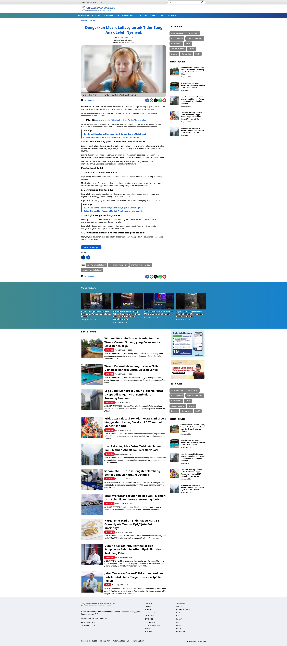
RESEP (147, 628)
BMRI (188, 43)
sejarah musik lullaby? (92, 270)
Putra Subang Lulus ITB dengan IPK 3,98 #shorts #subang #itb (158, 312)
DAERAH (95, 15)
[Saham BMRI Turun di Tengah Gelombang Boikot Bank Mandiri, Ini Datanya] (92, 479)
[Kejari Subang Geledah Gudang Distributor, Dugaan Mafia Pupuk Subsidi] (96, 301)
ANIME (179, 625)
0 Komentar (88, 100)
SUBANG (148, 609)
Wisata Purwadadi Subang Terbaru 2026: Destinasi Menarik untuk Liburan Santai (192, 85)
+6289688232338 (88, 625)
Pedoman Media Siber (122, 641)
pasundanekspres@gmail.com (94, 618)
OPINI (162, 15)
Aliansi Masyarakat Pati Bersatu (184, 33)
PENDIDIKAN (108, 15)
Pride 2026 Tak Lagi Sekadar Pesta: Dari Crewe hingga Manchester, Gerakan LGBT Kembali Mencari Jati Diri (191, 115)
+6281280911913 (88, 622)
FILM (178, 622)
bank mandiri (177, 38)
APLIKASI (179, 606)
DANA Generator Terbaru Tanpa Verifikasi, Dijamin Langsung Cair (113, 208)
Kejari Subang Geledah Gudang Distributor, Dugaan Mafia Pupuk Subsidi (96, 314)
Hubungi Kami (105, 641)
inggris (174, 54)
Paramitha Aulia (127, 37)
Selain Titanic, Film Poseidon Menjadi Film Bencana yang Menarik (113, 211)
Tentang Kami (139, 641)
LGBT (197, 54)
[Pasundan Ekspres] (98, 8)
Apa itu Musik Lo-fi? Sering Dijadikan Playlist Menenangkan (121, 120)
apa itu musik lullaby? (96, 265)
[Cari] (202, 2)
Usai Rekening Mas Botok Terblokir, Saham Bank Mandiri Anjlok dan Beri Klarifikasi (192, 130)
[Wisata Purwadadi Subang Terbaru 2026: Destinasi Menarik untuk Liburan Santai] (174, 86)
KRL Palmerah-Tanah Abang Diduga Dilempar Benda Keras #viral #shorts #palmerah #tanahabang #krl (126, 315)
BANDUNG (149, 619)
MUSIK (93, 20)
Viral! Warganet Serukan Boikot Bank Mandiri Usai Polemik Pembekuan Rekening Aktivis (135, 497)
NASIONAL (109, 402)
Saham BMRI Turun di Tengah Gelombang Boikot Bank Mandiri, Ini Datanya (132, 472)
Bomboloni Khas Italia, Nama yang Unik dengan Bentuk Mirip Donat (115, 134)
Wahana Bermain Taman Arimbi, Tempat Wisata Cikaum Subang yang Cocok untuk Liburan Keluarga (192, 70)
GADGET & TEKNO (183, 609)
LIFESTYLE (109, 350)
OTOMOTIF (172, 15)
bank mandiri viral (194, 38)
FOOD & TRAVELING (124, 15)
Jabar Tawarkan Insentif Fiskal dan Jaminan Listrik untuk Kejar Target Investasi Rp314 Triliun (133, 577)
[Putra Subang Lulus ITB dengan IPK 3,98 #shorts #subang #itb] (159, 301)
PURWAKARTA (150, 613)
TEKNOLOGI (141, 15)
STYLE (152, 15)
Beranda (84, 20)
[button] (96, 15)
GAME (178, 613)
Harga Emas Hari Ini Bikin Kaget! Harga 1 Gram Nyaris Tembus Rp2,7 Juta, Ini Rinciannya (131, 524)
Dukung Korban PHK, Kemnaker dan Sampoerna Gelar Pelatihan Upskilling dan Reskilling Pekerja (132, 549)
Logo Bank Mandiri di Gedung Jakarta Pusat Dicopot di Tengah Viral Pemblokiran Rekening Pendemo (192, 100)
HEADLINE (85, 15)
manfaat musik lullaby (140, 265)
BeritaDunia (176, 43)
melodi (150, 113)
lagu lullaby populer (118, 265)
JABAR (107, 585)
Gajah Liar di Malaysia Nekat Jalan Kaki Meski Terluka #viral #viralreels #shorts (189, 314)
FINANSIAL (109, 532)
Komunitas (186, 54)
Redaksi (84, 641)
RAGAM (179, 619)
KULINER (148, 631)
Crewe (191, 49)
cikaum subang (177, 49)
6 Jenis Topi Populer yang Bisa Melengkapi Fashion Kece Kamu (112, 137)
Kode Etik (93, 641)
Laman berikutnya (90, 247)
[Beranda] (78, 15)
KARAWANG (149, 616)
